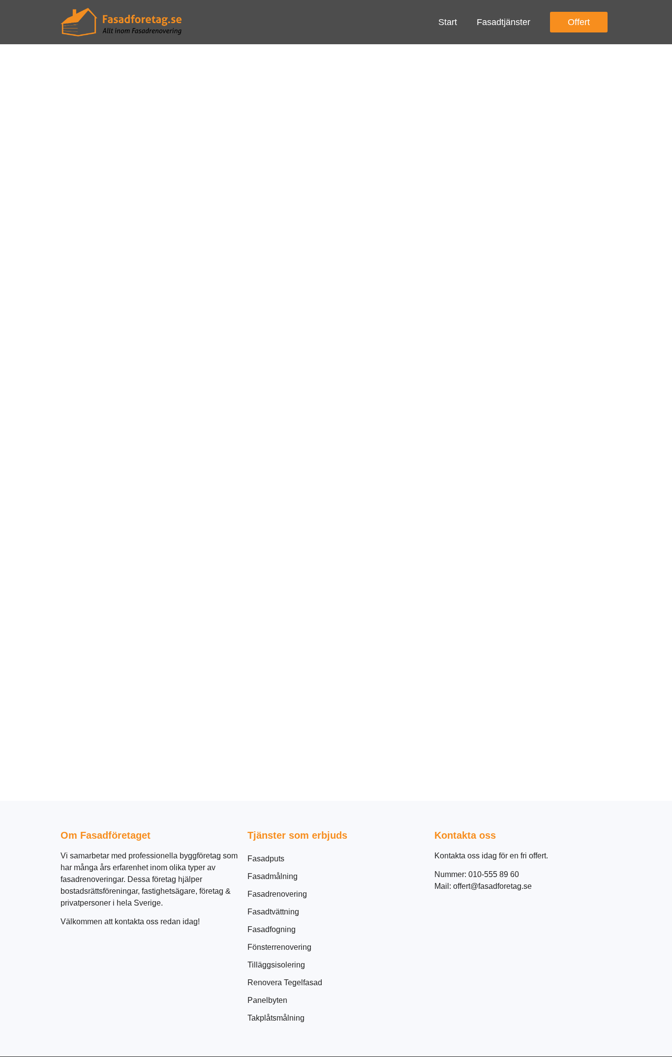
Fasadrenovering (277, 894)
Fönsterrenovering (279, 947)
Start (447, 22)
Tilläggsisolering (276, 965)
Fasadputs (265, 858)
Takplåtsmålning (276, 1018)
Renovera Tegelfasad (284, 982)
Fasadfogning (271, 929)
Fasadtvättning (273, 912)
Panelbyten (267, 1000)
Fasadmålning (272, 876)
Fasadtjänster (503, 22)
